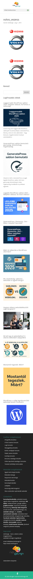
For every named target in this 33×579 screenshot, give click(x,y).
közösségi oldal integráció (19, 507)
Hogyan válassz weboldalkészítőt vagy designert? (15, 308)
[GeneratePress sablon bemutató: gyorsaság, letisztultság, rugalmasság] (16, 175)
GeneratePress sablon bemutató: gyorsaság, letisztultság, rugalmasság (16, 145)
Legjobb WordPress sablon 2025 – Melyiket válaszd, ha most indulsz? (16, 193)
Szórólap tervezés (10, 456)
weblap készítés (12, 503)
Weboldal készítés (10, 480)
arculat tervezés (7, 510)
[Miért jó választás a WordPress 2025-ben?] (16, 271)
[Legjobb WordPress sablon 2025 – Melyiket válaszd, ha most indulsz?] (16, 214)
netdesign (10, 23)
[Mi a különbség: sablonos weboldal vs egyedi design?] (16, 299)
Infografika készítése (10, 440)
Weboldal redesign (10, 475)
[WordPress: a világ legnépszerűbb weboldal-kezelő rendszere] (16, 423)
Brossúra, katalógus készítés (13, 458)
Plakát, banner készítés (11, 453)
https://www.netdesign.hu (10, 543)
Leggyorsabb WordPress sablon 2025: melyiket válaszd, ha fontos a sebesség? (16, 104)
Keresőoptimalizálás (10, 483)
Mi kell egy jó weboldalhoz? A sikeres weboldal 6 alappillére (14, 337)
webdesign (22, 501)
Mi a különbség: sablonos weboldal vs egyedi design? (13, 279)
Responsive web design (11, 477)
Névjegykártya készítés (11, 448)
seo (25, 510)
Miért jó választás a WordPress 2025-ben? (15, 251)
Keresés (26, 92)
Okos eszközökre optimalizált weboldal (16, 491)
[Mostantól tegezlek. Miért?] (16, 393)
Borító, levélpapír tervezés (12, 450)
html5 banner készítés (16, 524)
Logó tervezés (9, 445)
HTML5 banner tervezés (11, 442)
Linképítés (7, 486)
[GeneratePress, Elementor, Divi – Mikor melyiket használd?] (16, 242)
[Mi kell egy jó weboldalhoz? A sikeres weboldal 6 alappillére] (16, 357)
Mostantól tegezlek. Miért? (13, 365)
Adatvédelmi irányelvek (9, 561)
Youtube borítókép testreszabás (14, 464)
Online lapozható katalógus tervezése (15, 461)
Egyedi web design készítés (12, 472)
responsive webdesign (20, 505)
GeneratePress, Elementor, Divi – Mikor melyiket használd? (15, 222)
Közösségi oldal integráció (12, 488)
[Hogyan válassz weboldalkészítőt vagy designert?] (16, 328)
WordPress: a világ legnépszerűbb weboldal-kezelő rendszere (16, 401)
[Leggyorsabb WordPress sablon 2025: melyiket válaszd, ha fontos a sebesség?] (16, 125)
